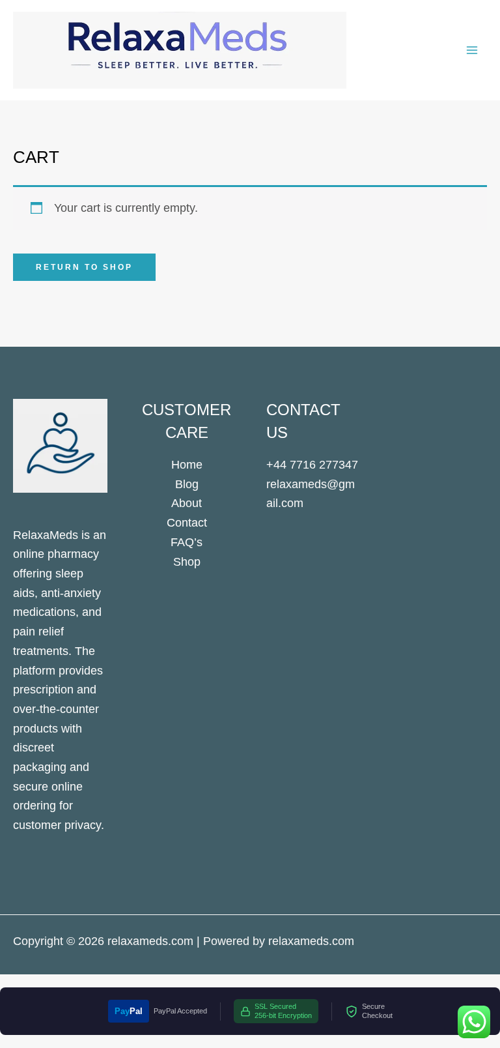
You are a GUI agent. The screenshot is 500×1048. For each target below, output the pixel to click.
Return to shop (84, 267)
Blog (187, 484)
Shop (187, 561)
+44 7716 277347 (312, 464)
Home (186, 464)
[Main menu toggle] (472, 50)
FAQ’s (186, 542)
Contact (187, 522)
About (186, 503)
